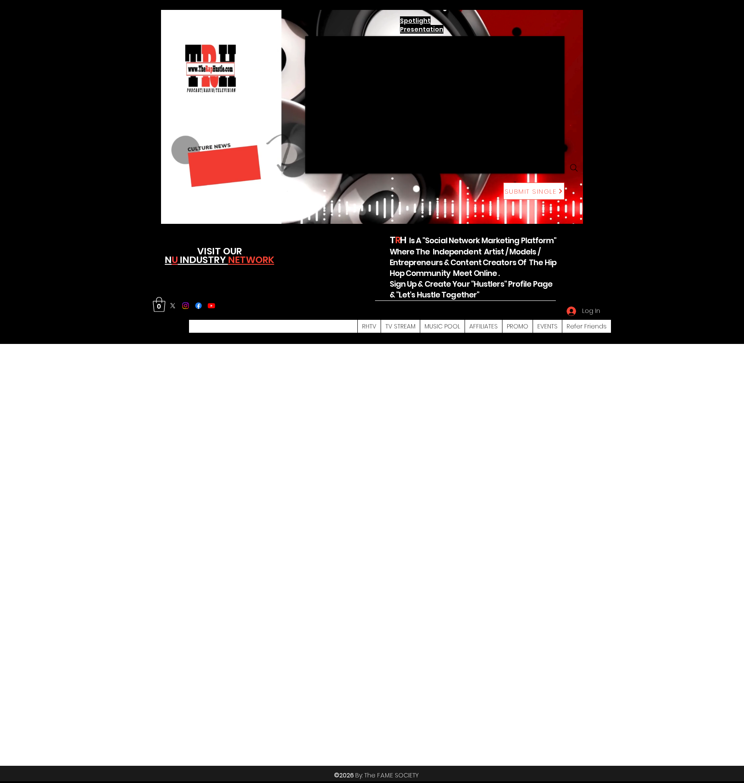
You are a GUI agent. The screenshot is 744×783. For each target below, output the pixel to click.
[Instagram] (185, 305)
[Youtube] (211, 305)
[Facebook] (198, 305)
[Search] (574, 168)
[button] (159, 304)
